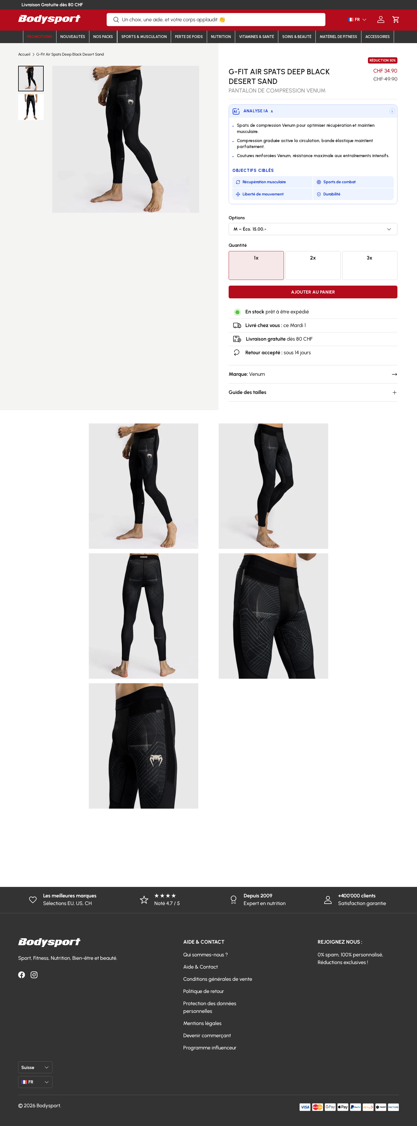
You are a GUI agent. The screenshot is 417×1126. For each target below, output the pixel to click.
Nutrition (221, 37)
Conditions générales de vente (217, 979)
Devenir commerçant (207, 1035)
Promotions (39, 37)
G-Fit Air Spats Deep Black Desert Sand (70, 54)
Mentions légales (202, 1023)
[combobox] (216, 19)
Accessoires (377, 37)
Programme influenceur (210, 1048)
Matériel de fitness (338, 37)
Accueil (24, 54)
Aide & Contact (200, 967)
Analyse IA (258, 110)
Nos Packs (103, 37)
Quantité (238, 245)
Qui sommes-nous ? (205, 955)
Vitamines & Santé (256, 37)
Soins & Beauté (296, 37)
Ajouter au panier (313, 292)
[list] (125, 139)
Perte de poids (189, 37)
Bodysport (48, 1105)
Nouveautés (72, 37)
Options (237, 217)
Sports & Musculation (144, 37)
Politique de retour (203, 991)
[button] (396, 19)
